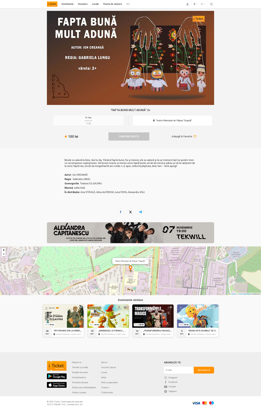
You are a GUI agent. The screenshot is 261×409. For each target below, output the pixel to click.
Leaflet (233, 294)
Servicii (104, 362)
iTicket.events (107, 392)
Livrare (104, 372)
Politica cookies (79, 392)
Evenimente (67, 4)
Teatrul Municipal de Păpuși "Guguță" (174, 120)
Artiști (103, 377)
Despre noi (76, 362)
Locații (95, 4)
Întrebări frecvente (80, 372)
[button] (130, 268)
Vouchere (83, 4)
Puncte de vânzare (112, 4)
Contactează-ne (79, 377)
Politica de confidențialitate (84, 387)
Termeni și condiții (80, 367)
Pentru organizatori (109, 382)
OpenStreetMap (245, 294)
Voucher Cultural (108, 367)
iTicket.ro (105, 387)
